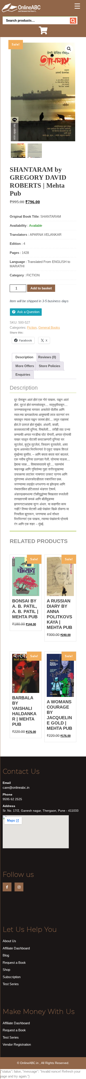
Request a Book (14, 962)
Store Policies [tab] (49, 366)
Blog (6, 955)
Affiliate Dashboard (16, 948)
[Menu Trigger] (77, 6)
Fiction (32, 327)
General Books (49, 327)
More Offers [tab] (24, 366)
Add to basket (41, 288)
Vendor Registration (17, 1044)
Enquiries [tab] (22, 374)
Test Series (11, 984)
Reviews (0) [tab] (47, 357)
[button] (69, 49)
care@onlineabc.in (16, 787)
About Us (9, 941)
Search (73, 21)
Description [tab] (24, 357)
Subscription (12, 977)
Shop (6, 969)
